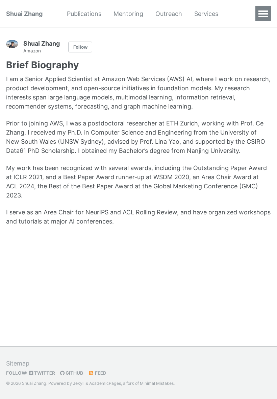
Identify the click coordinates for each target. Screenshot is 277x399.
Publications (84, 13)
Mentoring (128, 13)
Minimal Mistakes (157, 383)
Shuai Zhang (24, 13)
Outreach (168, 13)
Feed (100, 373)
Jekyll (78, 383)
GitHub (74, 373)
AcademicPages (105, 383)
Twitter (44, 373)
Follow (80, 47)
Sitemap (17, 363)
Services (206, 13)
